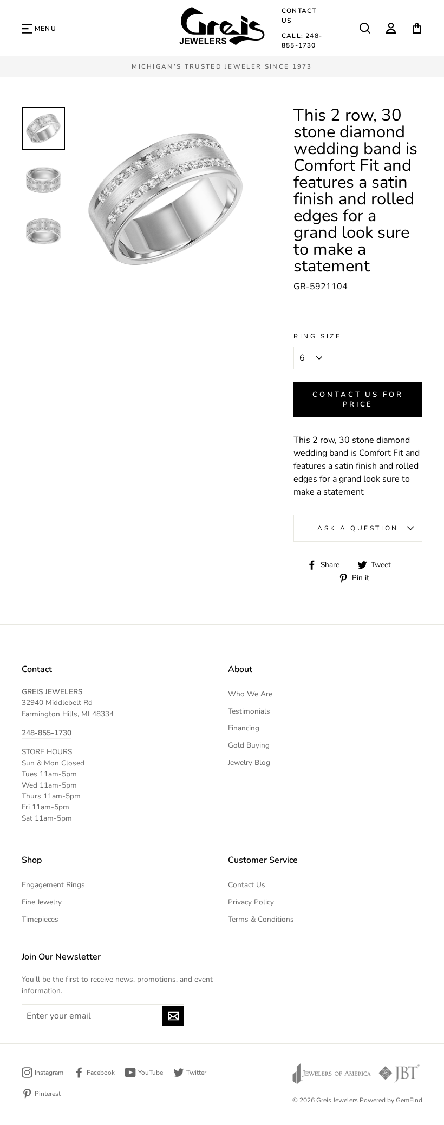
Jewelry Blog (249, 762)
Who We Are (250, 694)
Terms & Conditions (261, 919)
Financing (243, 728)
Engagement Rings (53, 885)
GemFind (409, 1100)
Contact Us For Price (357, 399)
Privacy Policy (251, 902)
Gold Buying (249, 745)
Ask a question (357, 528)
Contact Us (299, 15)
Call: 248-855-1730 (302, 40)
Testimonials (249, 711)
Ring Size (317, 336)
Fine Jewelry (42, 902)
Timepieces (40, 919)
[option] (222, 66)
